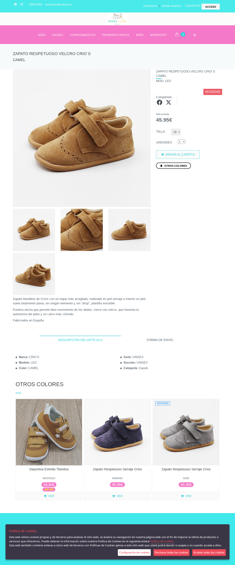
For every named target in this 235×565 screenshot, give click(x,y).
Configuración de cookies (134, 552)
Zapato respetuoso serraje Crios (117, 469)
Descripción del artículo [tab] (80, 340)
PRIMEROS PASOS (116, 35)
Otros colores (175, 165)
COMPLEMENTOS (83, 35)
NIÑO (140, 35)
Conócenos (150, 5)
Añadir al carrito (180, 154)
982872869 (35, 4)
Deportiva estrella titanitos (49, 469)
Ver (50, 496)
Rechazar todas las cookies (171, 552)
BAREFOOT (158, 35)
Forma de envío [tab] (160, 340)
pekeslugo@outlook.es (58, 4)
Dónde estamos (171, 5)
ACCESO (210, 6)
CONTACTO (192, 5)
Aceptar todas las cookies (209, 552)
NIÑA (42, 35)
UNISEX (57, 35)
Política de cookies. (162, 541)
